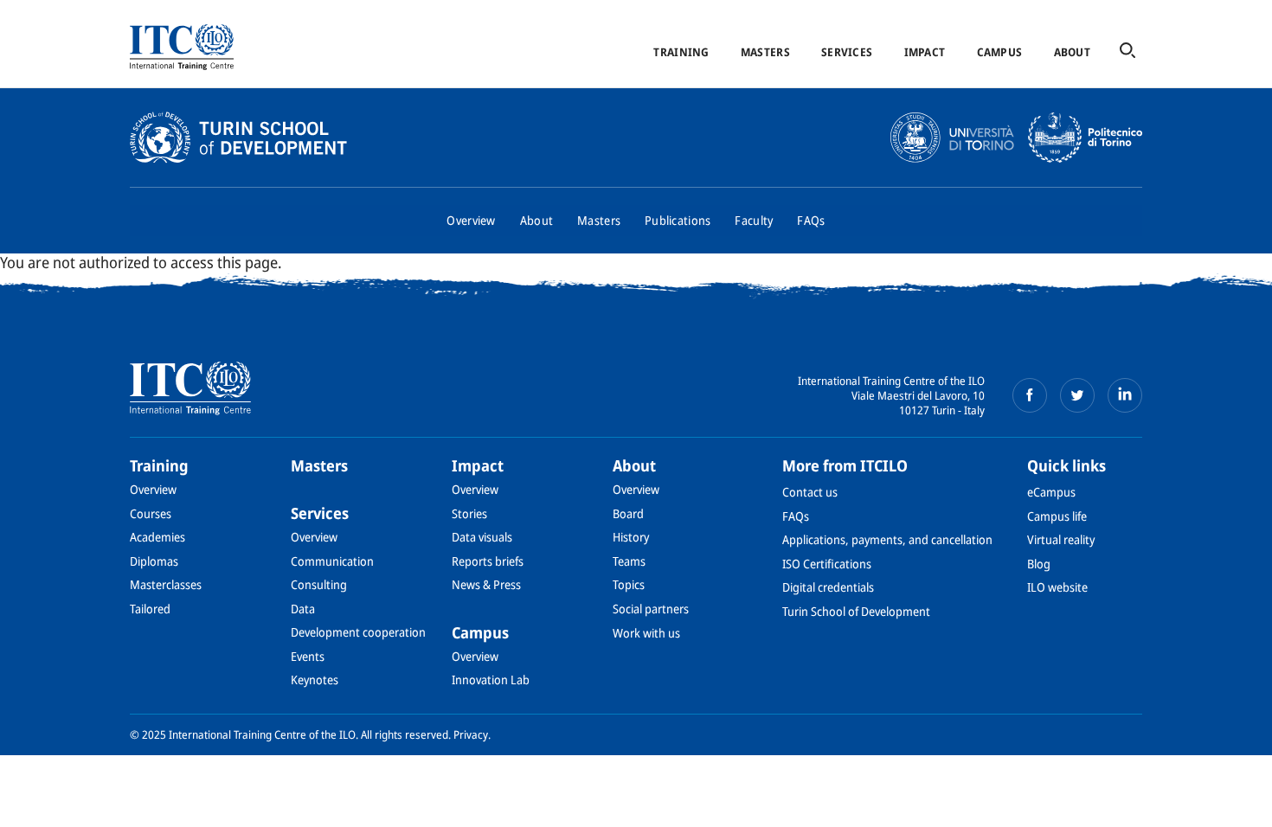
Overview (470, 220)
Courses (150, 513)
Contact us (810, 492)
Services (846, 52)
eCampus (1051, 492)
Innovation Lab (491, 679)
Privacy (470, 734)
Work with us (646, 633)
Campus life (1057, 516)
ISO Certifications (826, 563)
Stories (469, 513)
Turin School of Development (856, 611)
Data (303, 608)
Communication (332, 561)
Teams (629, 561)
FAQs (811, 220)
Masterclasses (166, 584)
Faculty (754, 220)
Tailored (150, 608)
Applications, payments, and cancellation (887, 539)
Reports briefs (488, 561)
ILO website (1057, 587)
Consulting (319, 584)
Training (681, 52)
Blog (1038, 563)
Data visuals (482, 537)
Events (307, 656)
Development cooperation (358, 632)
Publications (677, 220)
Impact (925, 52)
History (631, 537)
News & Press (486, 584)
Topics (629, 584)
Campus (1000, 52)
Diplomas (154, 561)
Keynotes (314, 679)
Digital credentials (828, 587)
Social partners (651, 608)
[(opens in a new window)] (1029, 395)
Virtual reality (1061, 539)
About (1072, 52)
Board (628, 513)
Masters (765, 52)
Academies (157, 537)
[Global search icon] (1127, 51)
